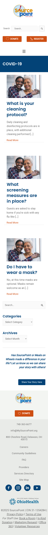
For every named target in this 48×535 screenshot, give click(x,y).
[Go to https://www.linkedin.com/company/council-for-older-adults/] (27, 488)
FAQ (24, 459)
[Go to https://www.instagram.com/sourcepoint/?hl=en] (18, 488)
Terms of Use (33, 514)
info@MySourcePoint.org (24, 430)
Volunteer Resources (27, 526)
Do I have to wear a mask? (22, 269)
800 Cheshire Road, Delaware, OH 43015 (24, 438)
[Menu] (24, 51)
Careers (24, 447)
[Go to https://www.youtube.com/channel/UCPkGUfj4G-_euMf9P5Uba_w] (36, 488)
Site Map (24, 479)
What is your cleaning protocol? (20, 108)
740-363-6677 (24, 424)
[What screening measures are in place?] (24, 167)
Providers (24, 467)
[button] (42, 28)
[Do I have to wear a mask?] (24, 249)
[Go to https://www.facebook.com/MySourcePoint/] (8, 488)
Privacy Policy (15, 514)
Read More (12, 140)
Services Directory (24, 473)
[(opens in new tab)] (24, 501)
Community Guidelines (24, 453)
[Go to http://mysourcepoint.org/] (23, 11)
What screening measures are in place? (22, 192)
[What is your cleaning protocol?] (24, 86)
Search (6, 28)
